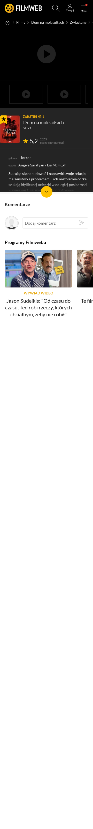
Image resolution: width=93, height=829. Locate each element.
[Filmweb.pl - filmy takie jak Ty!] (23, 8)
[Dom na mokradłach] (10, 129)
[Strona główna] (8, 22)
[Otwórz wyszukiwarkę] (55, 8)
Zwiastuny (78, 22)
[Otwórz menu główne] (83, 8)
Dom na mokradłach (47, 22)
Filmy (20, 22)
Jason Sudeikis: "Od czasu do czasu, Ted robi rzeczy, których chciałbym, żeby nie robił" (38, 308)
